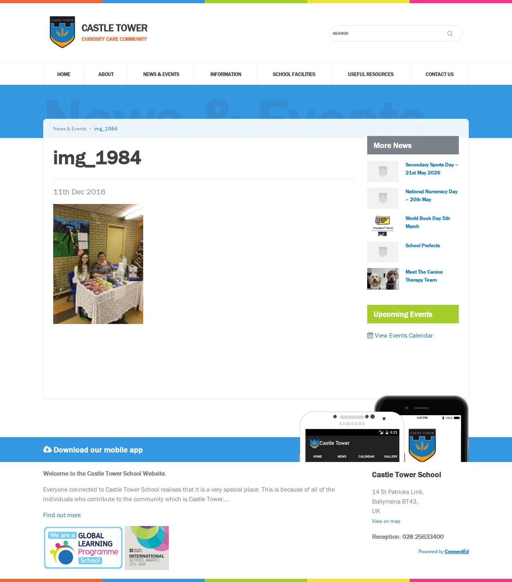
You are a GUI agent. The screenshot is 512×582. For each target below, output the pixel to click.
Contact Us (440, 74)
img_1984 (106, 128)
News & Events (161, 74)
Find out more (62, 515)
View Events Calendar (404, 335)
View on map (386, 521)
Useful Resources (371, 74)
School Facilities (294, 74)
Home (63, 74)
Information (225, 74)
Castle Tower (115, 28)
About (106, 74)
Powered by (443, 551)
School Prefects (423, 245)
